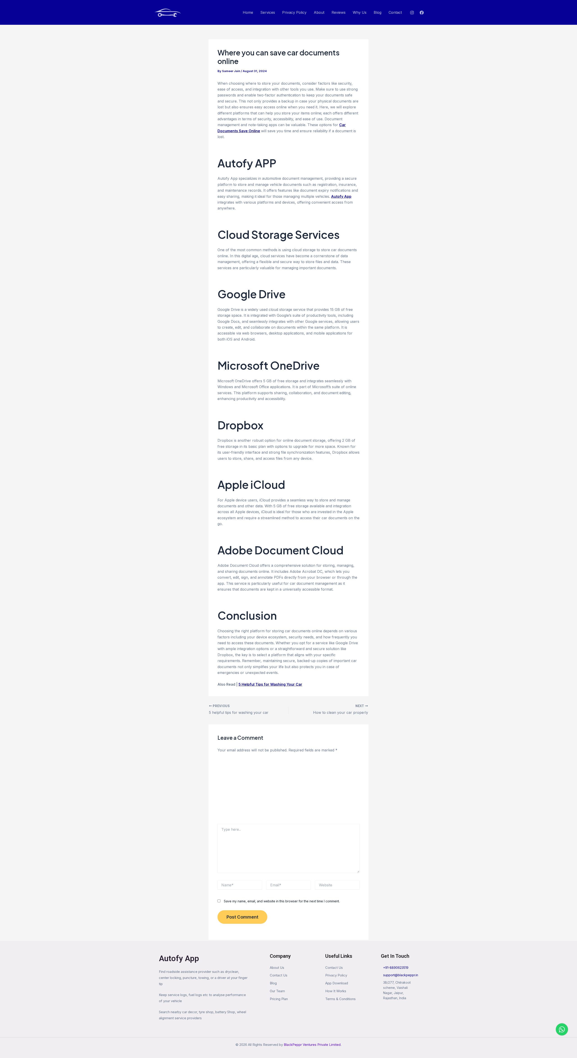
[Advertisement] (288, 789)
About (319, 12)
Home (248, 12)
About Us (277, 967)
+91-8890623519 (395, 967)
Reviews (339, 12)
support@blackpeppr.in (400, 975)
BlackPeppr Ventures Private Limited (312, 1044)
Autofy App (179, 958)
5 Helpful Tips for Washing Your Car (270, 684)
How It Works (335, 991)
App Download (336, 983)
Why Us (359, 12)
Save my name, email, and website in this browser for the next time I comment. (282, 901)
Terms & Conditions (340, 999)
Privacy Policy (294, 12)
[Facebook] (422, 13)
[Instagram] (412, 13)
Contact (395, 12)
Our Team (277, 991)
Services (267, 12)
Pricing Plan (279, 999)
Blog (377, 12)
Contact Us (278, 975)
